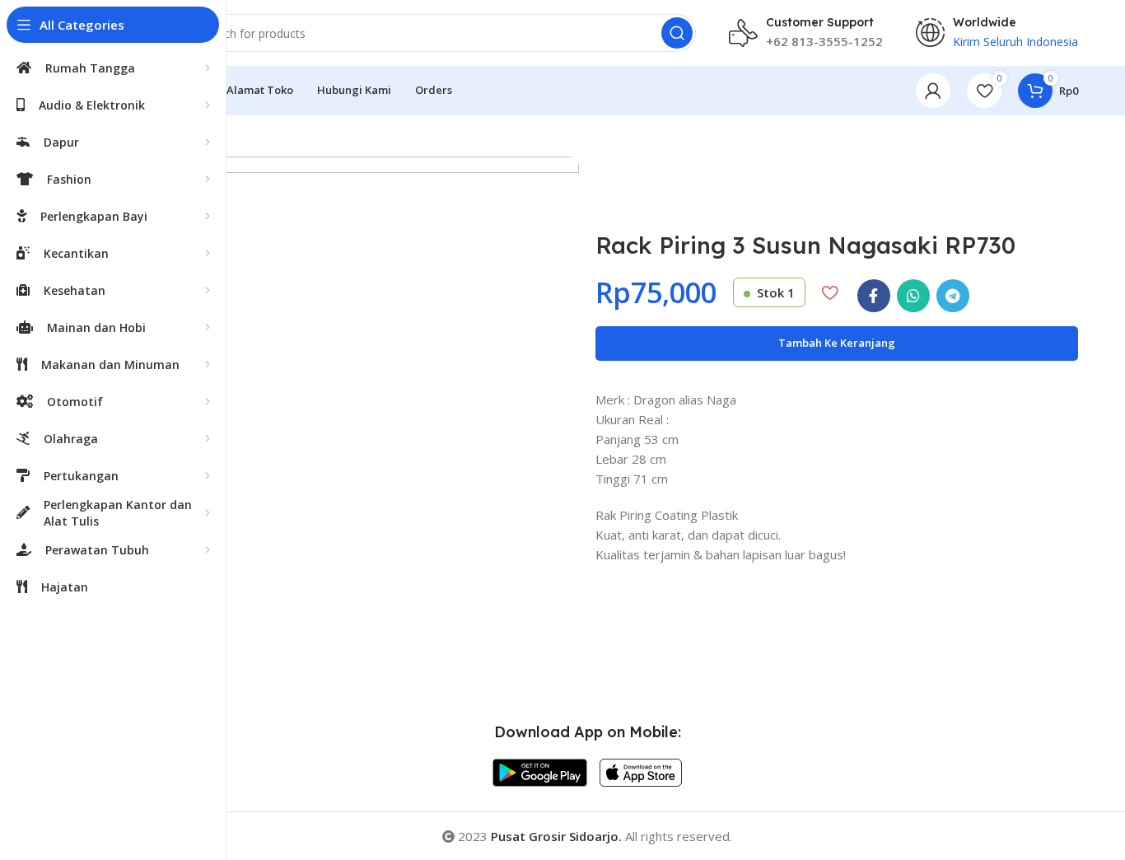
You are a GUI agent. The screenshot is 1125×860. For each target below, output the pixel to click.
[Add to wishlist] (830, 292)
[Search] (677, 33)
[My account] (933, 90)
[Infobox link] (806, 33)
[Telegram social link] (952, 295)
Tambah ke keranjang (836, 342)
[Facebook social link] (873, 295)
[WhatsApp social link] (913, 295)
